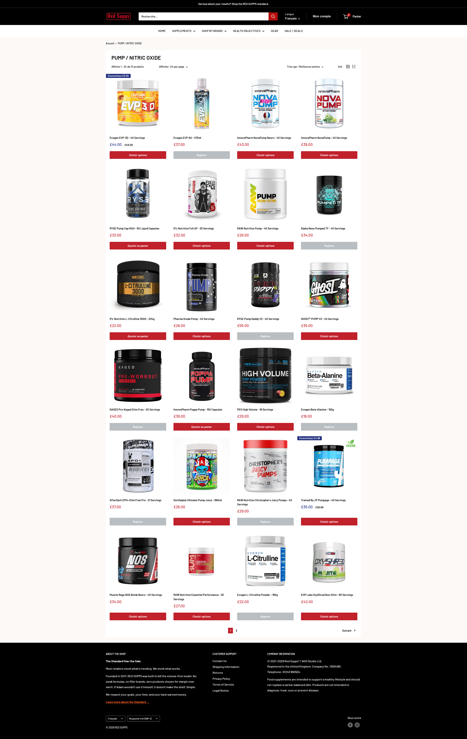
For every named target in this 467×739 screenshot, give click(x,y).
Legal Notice (221, 690)
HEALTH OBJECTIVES (246, 30)
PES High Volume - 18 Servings (255, 409)
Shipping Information (226, 666)
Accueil (110, 43)
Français (112, 718)
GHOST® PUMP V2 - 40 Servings (320, 318)
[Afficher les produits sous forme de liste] (354, 66)
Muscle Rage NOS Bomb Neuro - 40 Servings (136, 594)
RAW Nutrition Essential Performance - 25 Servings (198, 597)
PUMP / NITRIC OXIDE (130, 43)
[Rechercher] (273, 16)
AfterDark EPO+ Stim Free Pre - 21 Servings (135, 500)
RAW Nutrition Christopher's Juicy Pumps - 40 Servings (264, 502)
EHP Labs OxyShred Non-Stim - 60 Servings (327, 594)
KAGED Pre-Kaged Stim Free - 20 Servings (135, 409)
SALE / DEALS (294, 30)
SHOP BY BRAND (212, 30)
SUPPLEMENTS (181, 30)
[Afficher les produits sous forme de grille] (348, 66)
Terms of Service (223, 684)
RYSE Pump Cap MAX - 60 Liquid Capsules (134, 228)
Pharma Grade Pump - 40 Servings (193, 318)
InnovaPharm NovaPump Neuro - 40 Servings (264, 137)
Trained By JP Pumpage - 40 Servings (323, 500)
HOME (162, 30)
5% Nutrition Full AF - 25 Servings (193, 228)
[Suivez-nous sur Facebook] (350, 725)
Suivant (347, 630)
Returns (218, 672)
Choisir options (138, 155)
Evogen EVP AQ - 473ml (187, 137)
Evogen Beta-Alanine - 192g (317, 409)
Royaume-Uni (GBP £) (140, 718)
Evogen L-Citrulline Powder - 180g (257, 594)
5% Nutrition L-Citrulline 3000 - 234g (132, 318)
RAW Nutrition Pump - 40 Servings (257, 228)
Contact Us (220, 661)
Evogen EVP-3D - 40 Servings (127, 137)
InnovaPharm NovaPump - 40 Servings (324, 137)
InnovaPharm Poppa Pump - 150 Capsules (197, 409)
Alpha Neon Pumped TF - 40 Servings (323, 228)
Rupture (202, 155)
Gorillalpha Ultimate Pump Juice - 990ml (197, 500)
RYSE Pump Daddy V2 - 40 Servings (258, 318)
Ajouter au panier (138, 245)
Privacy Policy (221, 678)
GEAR (274, 30)
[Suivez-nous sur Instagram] (357, 725)
